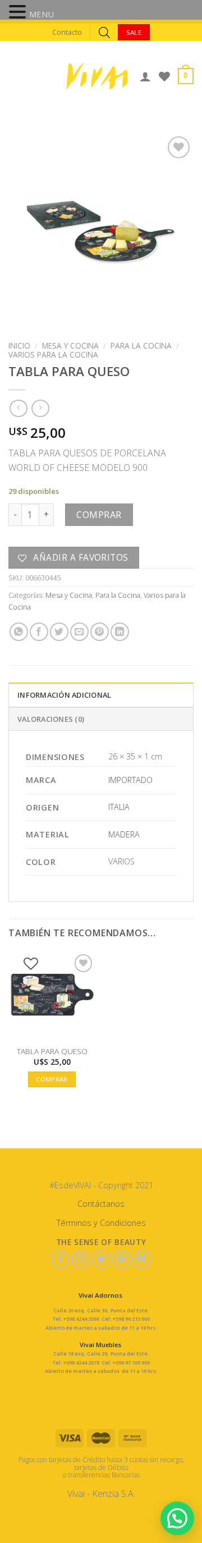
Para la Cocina (141, 345)
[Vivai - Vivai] (97, 76)
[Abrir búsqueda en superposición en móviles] (104, 32)
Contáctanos (101, 1203)
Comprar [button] (51, 1079)
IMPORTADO (130, 780)
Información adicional (64, 695)
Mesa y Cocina (70, 345)
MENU (41, 14)
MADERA (124, 834)
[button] (19, 13)
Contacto (67, 32)
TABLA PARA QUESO (52, 1051)
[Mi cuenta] (145, 76)
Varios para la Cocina (53, 354)
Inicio (19, 345)
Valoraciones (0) (50, 719)
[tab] (101, 694)
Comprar (98, 515)
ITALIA (119, 807)
